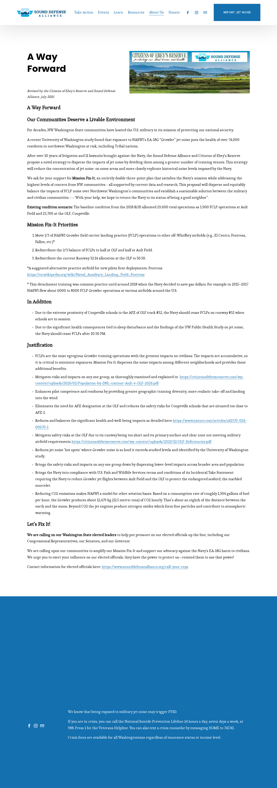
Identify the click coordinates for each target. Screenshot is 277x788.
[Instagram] (196, 13)
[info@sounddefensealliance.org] (205, 13)
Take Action (83, 12)
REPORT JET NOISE (237, 12)
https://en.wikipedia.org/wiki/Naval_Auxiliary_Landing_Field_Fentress (86, 274)
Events (103, 12)
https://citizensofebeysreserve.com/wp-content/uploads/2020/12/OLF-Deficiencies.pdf (141, 441)
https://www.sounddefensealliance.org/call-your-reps (145, 567)
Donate (174, 12)
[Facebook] (188, 13)
